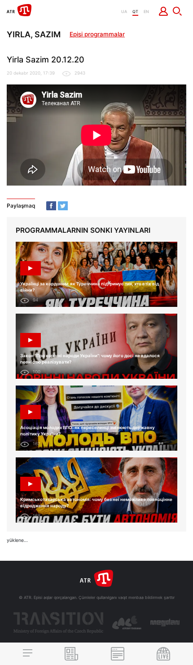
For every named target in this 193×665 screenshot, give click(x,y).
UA (124, 11)
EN (146, 11)
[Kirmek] (163, 11)
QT (135, 11)
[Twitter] (63, 205)
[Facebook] (51, 205)
